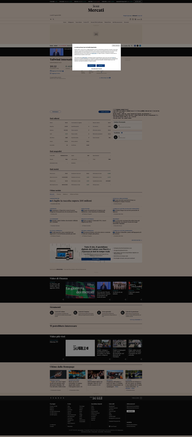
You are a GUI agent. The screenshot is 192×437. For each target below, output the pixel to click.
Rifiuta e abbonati (116, 45)
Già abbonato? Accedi (96, 68)
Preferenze (91, 65)
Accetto (100, 65)
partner (113, 57)
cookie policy (94, 53)
